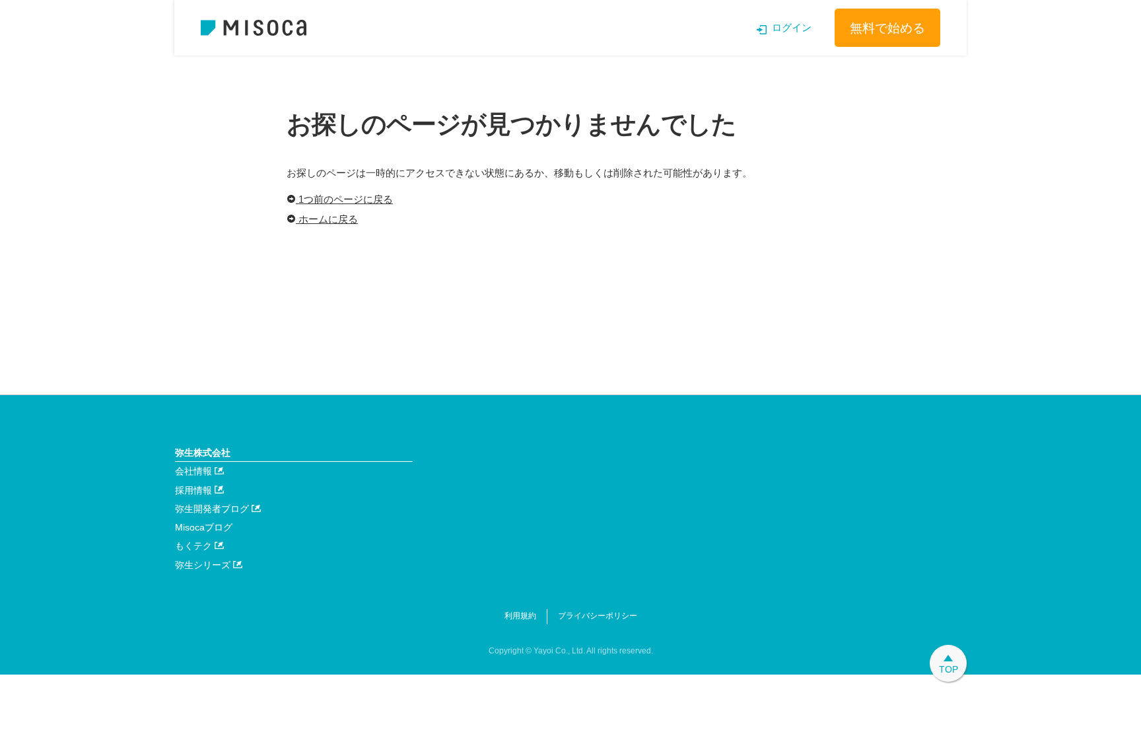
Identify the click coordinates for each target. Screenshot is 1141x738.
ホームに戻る (327, 219)
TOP (948, 669)
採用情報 (195, 490)
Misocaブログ (203, 527)
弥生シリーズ (204, 565)
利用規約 (520, 615)
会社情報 (195, 471)
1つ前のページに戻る (344, 199)
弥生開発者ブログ (213, 508)
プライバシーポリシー (597, 615)
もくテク (195, 545)
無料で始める (887, 28)
